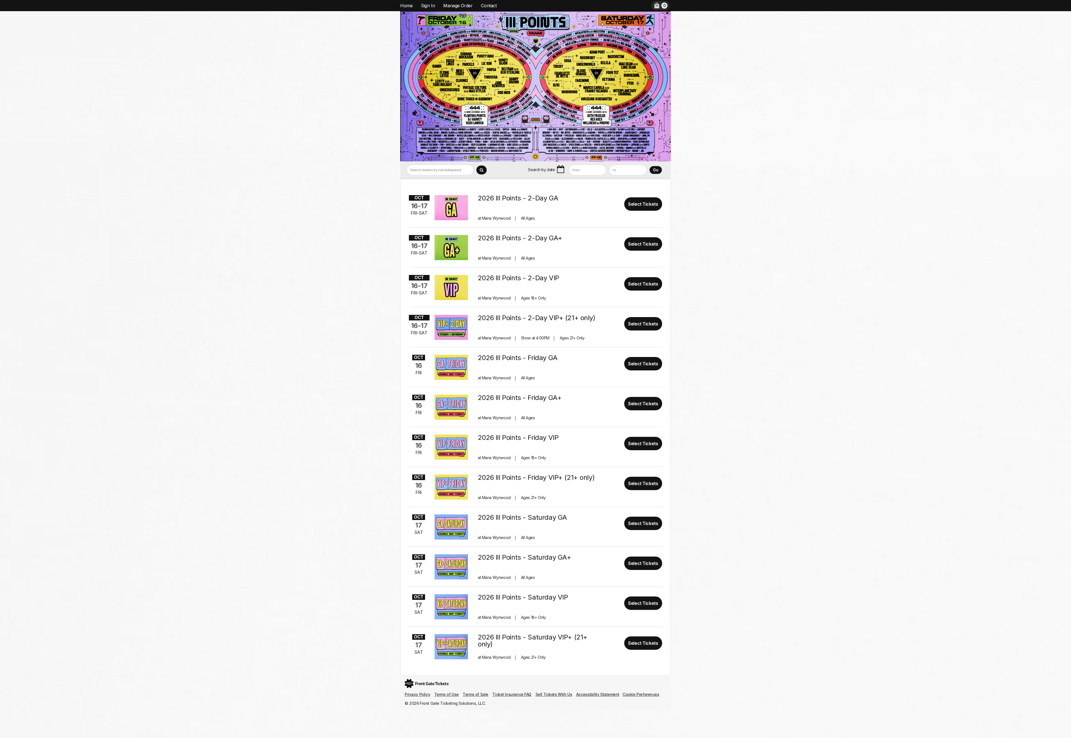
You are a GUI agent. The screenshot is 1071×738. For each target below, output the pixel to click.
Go (655, 169)
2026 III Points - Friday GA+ (519, 398)
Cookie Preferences (641, 694)
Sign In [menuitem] (428, 5)
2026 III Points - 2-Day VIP (518, 278)
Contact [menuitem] (488, 5)
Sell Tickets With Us (554, 694)
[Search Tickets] (481, 170)
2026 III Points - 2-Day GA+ (520, 238)
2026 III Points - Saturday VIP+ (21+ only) (532, 640)
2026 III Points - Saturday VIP (523, 597)
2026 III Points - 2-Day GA (518, 198)
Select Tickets (643, 204)
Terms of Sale (475, 694)
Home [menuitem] (406, 5)
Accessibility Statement (597, 694)
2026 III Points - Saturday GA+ (524, 557)
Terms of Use (446, 694)
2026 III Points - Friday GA (518, 358)
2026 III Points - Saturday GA (522, 517)
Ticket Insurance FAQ (511, 694)
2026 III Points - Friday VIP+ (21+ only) (536, 477)
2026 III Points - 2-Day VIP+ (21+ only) (536, 318)
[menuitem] (660, 5)
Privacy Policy (417, 694)
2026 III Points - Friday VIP (518, 437)
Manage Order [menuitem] (457, 5)
